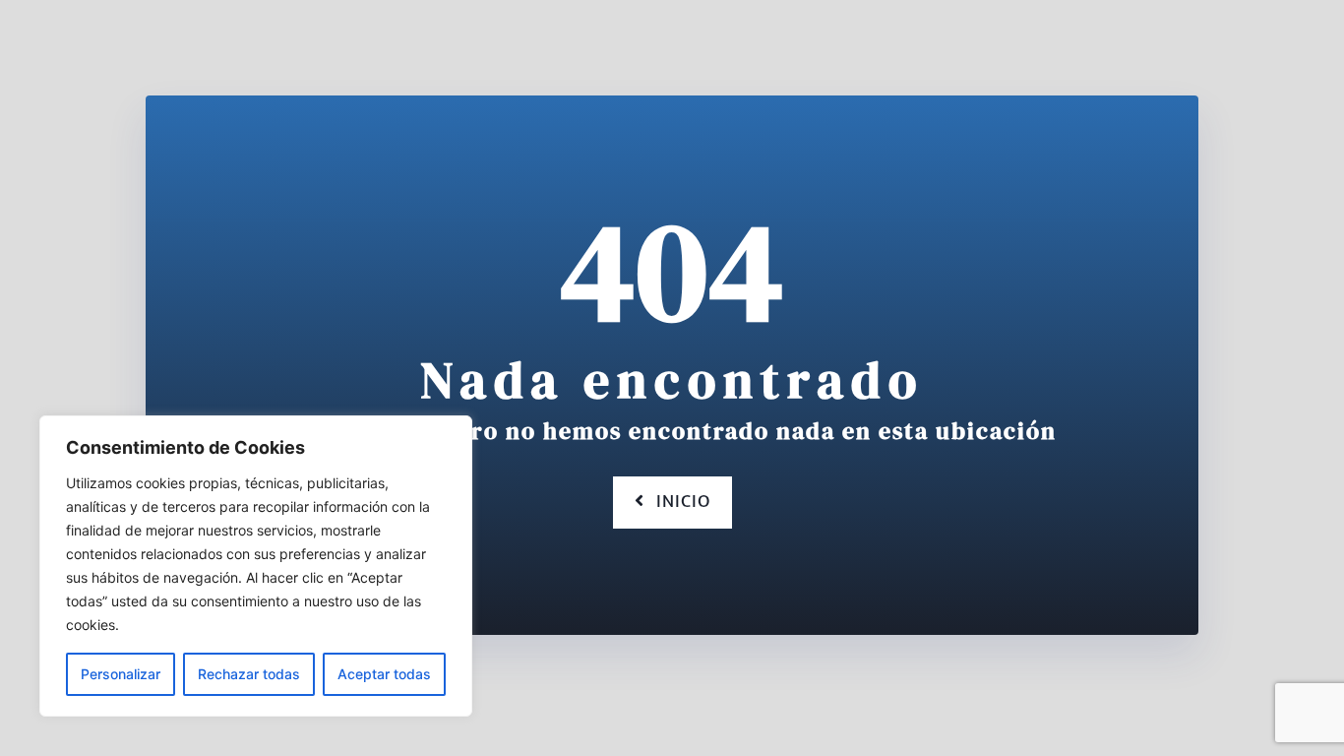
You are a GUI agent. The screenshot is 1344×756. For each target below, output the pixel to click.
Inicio (683, 502)
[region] (255, 566)
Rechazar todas (249, 673)
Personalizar (120, 673)
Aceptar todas (384, 673)
